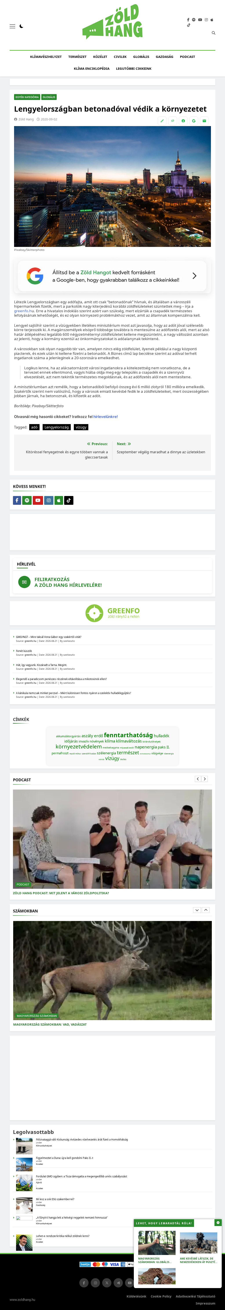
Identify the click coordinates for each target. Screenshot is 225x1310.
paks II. (164, 747)
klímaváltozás (129, 741)
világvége (157, 753)
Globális (141, 56)
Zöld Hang (26, 119)
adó (34, 427)
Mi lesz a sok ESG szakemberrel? (55, 1199)
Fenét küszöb (24, 651)
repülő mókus (75, 753)
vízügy (81, 427)
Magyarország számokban (37, 1015)
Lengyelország (57, 427)
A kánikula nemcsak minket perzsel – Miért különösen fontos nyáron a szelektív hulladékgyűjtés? (73, 693)
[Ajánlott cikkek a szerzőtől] (162, 120)
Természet (77, 56)
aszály (87, 735)
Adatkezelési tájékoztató (195, 1296)
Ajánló (39, 1182)
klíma (110, 741)
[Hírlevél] (204, 120)
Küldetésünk (136, 1296)
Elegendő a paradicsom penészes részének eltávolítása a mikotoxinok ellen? (61, 679)
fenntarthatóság (128, 735)
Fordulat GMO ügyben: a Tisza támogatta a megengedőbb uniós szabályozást (81, 1176)
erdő (98, 735)
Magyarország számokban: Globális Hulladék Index (153, 1262)
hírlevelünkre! (105, 416)
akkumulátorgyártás (68, 736)
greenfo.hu (30, 641)
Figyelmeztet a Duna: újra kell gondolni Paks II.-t (64, 1158)
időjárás (71, 741)
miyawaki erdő (127, 747)
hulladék (161, 735)
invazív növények (91, 741)
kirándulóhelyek (152, 741)
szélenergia (106, 753)
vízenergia (169, 753)
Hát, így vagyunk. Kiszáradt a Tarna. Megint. (41, 665)
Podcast (187, 56)
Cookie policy (161, 1296)
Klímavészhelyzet (46, 56)
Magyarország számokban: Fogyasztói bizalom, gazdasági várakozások (78, 1024)
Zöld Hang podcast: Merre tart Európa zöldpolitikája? (62, 893)
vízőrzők (101, 759)
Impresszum (205, 1303)
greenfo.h (23, 310)
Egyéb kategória (27, 97)
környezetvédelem (79, 746)
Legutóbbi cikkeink (133, 68)
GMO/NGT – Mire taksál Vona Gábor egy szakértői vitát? (48, 637)
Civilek (120, 56)
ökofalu (123, 759)
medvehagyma (111, 747)
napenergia (146, 747)
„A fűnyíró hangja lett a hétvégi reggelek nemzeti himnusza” (71, 1217)
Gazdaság (164, 56)
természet (128, 752)
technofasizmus (145, 754)
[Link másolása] (172, 120)
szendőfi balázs (89, 753)
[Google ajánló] (193, 120)
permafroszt (60, 753)
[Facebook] (183, 120)
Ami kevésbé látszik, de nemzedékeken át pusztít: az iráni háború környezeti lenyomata (198, 1264)
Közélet (100, 56)
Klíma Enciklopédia (91, 68)
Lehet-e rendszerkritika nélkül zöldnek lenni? (63, 1236)
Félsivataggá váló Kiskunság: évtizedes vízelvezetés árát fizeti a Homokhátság (82, 1139)
